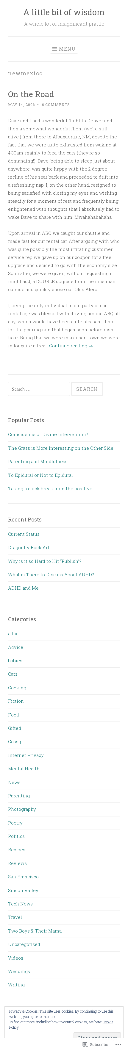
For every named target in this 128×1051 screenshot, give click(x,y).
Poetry (15, 823)
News (14, 782)
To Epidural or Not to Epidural (40, 475)
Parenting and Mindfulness (38, 461)
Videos (15, 958)
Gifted (14, 728)
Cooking (17, 688)
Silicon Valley (23, 890)
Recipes (16, 849)
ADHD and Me (23, 588)
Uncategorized (24, 944)
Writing (16, 985)
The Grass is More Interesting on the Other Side (60, 448)
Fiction (16, 701)
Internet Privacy (26, 755)
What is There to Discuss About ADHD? (51, 574)
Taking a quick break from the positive (50, 488)
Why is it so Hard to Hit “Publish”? (45, 561)
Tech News (20, 904)
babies (15, 660)
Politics (16, 836)
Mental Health (24, 769)
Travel (15, 917)
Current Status (24, 534)
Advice (15, 647)
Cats (13, 674)
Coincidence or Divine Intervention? (48, 434)
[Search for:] (39, 389)
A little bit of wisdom (64, 12)
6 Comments (56, 104)
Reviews (17, 863)
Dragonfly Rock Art (28, 547)
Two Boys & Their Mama (35, 931)
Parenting (19, 796)
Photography (22, 809)
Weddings (19, 971)
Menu (67, 49)
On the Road (31, 94)
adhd (13, 633)
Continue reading (71, 346)
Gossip (15, 741)
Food (13, 715)
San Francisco (23, 877)
